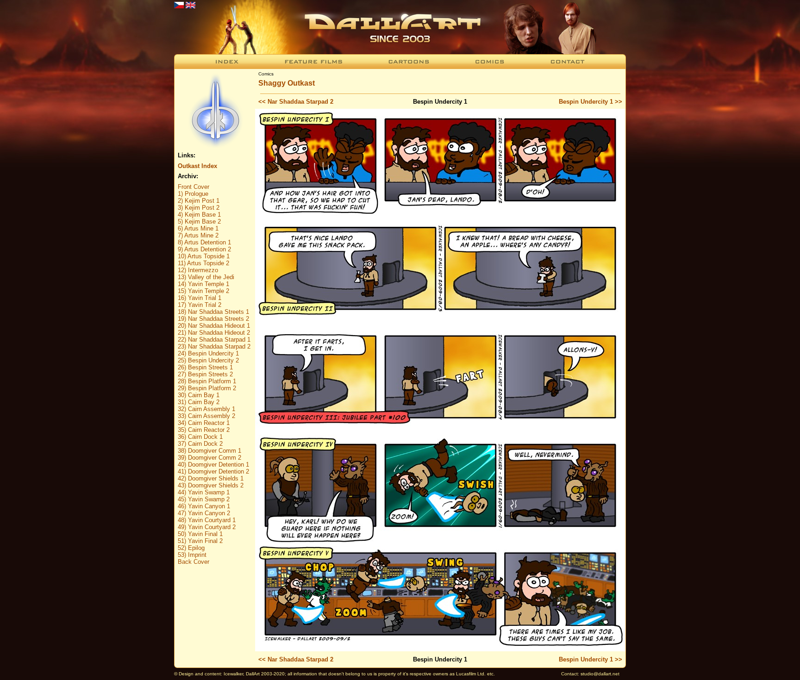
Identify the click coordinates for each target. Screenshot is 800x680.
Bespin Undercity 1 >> (590, 101)
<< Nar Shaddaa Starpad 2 (295, 101)
